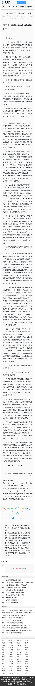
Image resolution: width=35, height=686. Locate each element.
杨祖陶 (26, 647)
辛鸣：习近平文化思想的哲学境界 (11, 602)
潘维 (10, 671)
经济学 (15, 7)
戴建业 (26, 650)
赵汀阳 (19, 650)
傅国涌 (26, 643)
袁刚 (10, 668)
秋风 (3, 661)
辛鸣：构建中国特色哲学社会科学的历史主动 (14, 585)
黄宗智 (11, 645)
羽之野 (4, 673)
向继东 (11, 650)
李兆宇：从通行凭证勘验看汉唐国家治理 (13, 618)
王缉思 (26, 654)
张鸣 (10, 652)
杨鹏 (10, 654)
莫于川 (26, 671)
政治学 (22, 7)
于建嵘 (19, 645)
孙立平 (19, 673)
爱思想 (6, 2)
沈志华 (4, 650)
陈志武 (26, 645)
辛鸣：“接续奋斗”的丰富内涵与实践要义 (13, 590)
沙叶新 (26, 664)
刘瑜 (3, 666)
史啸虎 (19, 659)
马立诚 (19, 647)
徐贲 (3, 647)
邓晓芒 (19, 654)
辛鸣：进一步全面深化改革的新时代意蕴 (13, 595)
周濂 (3, 654)
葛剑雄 (11, 666)
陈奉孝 (4, 657)
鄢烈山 (19, 643)
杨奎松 (19, 652)
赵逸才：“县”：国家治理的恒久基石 (12, 620)
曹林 (10, 643)
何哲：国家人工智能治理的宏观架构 (12, 633)
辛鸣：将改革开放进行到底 (9, 597)
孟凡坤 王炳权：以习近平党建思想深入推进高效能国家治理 (18, 613)
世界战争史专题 (23, 488)
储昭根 (19, 666)
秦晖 (3, 640)
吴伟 (18, 664)
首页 (2, 7)
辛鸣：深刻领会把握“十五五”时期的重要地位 (14, 587)
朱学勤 (4, 671)
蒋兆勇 (11, 664)
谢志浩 (11, 673)
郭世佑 (11, 657)
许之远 (4, 668)
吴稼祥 (26, 666)
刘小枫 (11, 661)
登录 (16, 569)
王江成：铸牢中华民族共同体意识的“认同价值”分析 (16, 625)
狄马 (3, 659)
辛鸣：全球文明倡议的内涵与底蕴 (11, 580)
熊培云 (26, 659)
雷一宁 (26, 661)
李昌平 (4, 652)
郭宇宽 (11, 647)
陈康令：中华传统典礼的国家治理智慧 (12, 623)
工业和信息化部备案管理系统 (17, 684)
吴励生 (26, 668)
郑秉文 (19, 671)
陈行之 (11, 640)
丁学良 (4, 643)
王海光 (26, 652)
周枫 (3, 664)
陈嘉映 (4, 645)
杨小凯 (19, 668)
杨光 (26, 673)
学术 (9, 488)
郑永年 (19, 640)
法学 (8, 7)
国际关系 (30, 7)
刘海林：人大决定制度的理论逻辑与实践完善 (14, 628)
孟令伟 (19, 661)
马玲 (18, 657)
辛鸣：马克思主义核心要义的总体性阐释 (13, 592)
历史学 (14, 488)
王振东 (26, 657)
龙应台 (26, 640)
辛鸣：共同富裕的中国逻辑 (9, 600)
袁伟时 (11, 659)
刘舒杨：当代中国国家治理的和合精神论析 (14, 615)
